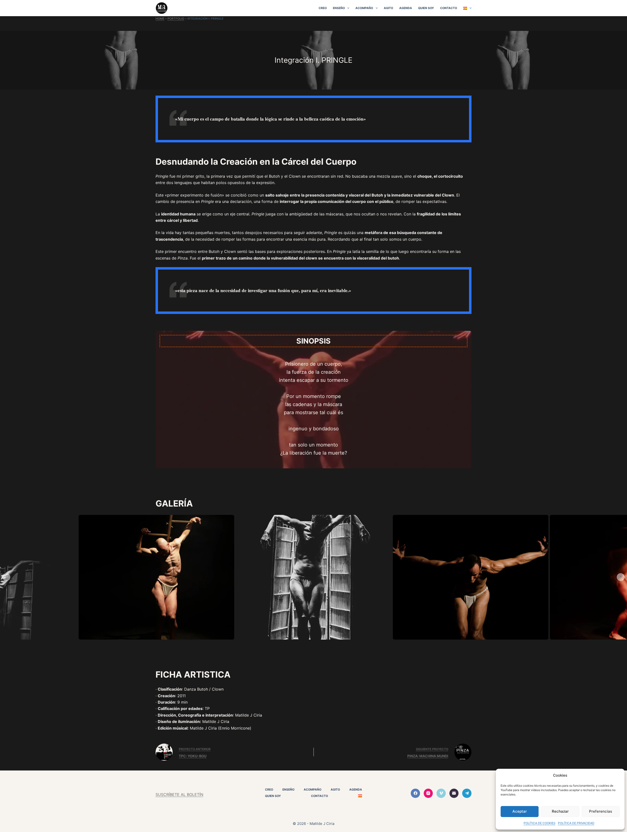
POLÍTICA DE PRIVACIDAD (576, 823)
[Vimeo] (441, 793)
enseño (339, 8)
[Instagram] (428, 793)
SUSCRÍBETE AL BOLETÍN (179, 794)
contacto (448, 8)
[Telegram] (466, 793)
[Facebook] (415, 793)
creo (323, 8)
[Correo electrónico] (454, 793)
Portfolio (176, 18)
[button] (6, 577)
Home (160, 18)
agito (388, 8)
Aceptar (519, 811)
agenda (405, 8)
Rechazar (560, 811)
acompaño (364, 8)
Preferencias (600, 811)
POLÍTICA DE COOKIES (539, 823)
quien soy (426, 8)
